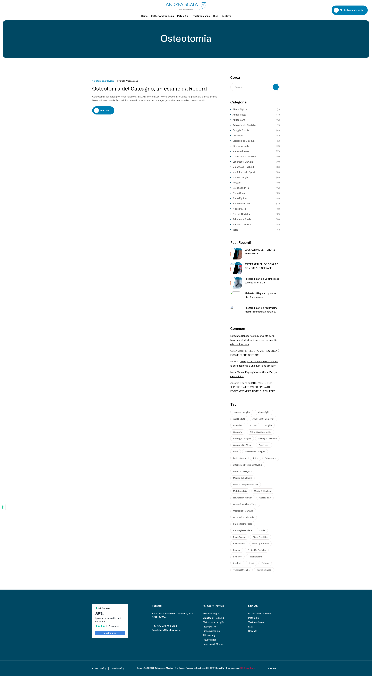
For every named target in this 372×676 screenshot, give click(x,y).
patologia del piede (242, 524)
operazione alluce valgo (245, 504)
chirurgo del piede (242, 445)
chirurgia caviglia (242, 438)
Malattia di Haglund (242, 471)
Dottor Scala (239, 458)
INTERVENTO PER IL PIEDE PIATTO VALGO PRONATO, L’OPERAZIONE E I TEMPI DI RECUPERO (253, 387)
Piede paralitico (260, 537)
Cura (235, 451)
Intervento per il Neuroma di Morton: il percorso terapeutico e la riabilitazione (254, 340)
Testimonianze (264, 570)
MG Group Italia (247, 668)
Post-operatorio (260, 543)
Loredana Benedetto (241, 335)
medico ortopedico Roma (245, 484)
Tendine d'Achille (241, 570)
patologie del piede (242, 530)
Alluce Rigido (264, 412)
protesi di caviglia (257, 550)
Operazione (265, 497)
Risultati (237, 563)
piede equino (239, 537)
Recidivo (237, 556)
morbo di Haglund (262, 491)
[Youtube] (12, 10)
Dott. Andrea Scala (129, 81)
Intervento (270, 458)
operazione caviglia (243, 511)
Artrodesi (237, 425)
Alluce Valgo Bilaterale (263, 419)
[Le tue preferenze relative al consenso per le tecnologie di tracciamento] (3, 507)
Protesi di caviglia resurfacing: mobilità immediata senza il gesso (261, 311)
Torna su (272, 668)
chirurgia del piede (267, 438)
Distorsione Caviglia (104, 81)
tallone (265, 563)
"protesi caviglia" (241, 412)
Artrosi (253, 425)
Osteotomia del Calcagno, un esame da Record (149, 88)
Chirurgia (237, 432)
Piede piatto (239, 543)
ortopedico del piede (243, 517)
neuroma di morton (242, 497)
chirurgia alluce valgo (260, 432)
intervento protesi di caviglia (247, 465)
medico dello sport (242, 478)
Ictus (255, 458)
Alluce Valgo (239, 419)
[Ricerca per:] (255, 86)
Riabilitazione (255, 556)
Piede (262, 530)
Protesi (236, 550)
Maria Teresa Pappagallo (244, 372)
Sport (251, 563)
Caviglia (268, 425)
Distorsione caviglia (255, 451)
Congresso (264, 445)
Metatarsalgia (240, 491)
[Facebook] (6, 10)
